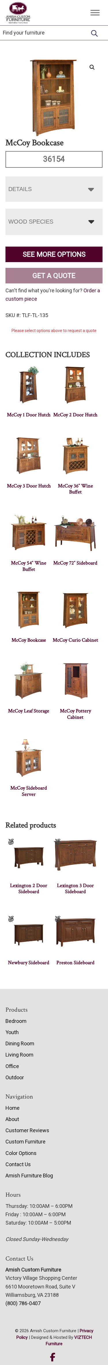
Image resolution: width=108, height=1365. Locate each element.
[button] (92, 67)
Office (12, 1066)
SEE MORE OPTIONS (54, 254)
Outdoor (14, 1077)
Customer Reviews (27, 1130)
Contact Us (18, 1164)
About (12, 1119)
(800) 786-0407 (23, 1303)
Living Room (19, 1055)
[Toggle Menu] (95, 12)
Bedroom (15, 1021)
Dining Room (19, 1043)
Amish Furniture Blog (29, 1176)
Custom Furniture (25, 1142)
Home (12, 1108)
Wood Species (30, 221)
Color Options (21, 1153)
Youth (12, 1032)
